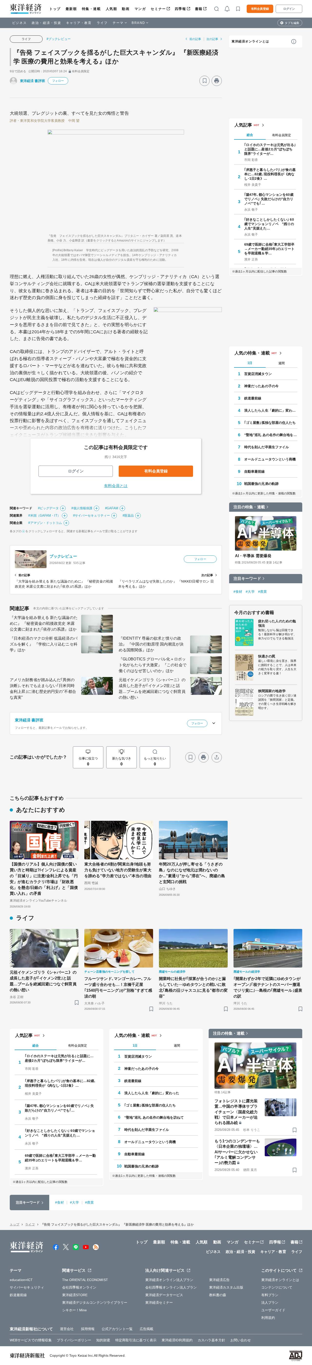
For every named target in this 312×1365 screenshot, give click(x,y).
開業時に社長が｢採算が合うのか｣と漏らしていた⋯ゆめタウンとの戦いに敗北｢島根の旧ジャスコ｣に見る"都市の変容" (193, 987)
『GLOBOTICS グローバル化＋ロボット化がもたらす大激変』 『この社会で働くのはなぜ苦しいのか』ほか (152, 665)
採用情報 (88, 1329)
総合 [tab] (250, 135)
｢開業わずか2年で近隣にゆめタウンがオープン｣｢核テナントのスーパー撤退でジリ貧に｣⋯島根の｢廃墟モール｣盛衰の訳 (268, 987)
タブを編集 (292, 23)
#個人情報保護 (81, 508)
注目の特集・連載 (249, 507)
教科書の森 (217, 1295)
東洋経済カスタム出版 (226, 1287)
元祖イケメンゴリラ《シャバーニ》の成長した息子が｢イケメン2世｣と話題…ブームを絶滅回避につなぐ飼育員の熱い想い (152, 688)
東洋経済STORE (75, 1295)
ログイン (289, 8)
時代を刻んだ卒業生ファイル (266, 447)
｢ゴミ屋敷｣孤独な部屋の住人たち (270, 423)
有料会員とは (116, 486)
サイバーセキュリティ (27, 1287)
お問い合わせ (240, 1340)
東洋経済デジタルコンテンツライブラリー (94, 1302)
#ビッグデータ (48, 508)
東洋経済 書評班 (32, 81)
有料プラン (270, 1295)
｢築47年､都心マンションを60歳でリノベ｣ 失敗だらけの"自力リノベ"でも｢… (268, 199)
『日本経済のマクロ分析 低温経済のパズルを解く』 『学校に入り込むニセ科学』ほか (44, 644)
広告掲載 (146, 1329)
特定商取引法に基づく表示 (135, 1340)
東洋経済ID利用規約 (177, 1340)
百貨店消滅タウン (258, 374)
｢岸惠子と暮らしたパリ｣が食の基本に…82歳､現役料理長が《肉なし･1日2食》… (270, 174)
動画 (125, 9)
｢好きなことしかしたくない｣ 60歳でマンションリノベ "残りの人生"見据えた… (269, 224)
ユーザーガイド (273, 1310)
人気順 (111, 9)
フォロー (58, 81)
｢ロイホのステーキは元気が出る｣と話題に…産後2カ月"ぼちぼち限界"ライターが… (270, 149)
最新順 (71, 9)
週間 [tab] (281, 363)
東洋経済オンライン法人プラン (169, 1280)
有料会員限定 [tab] (281, 135)
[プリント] (217, 81)
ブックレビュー (63, 556)
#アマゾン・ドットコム (45, 523)
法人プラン (270, 1302)
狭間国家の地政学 (272, 691)
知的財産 (103, 1340)
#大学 (250, 592)
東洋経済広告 (219, 1280)
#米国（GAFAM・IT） (44, 515)
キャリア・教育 (79, 23)
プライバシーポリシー (74, 1340)
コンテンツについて (276, 1287)
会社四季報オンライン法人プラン (171, 1287)
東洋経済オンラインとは (250, 41)
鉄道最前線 (253, 398)
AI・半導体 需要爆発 (253, 556)
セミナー (158, 9)
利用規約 (268, 1318)
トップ (55, 9)
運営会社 (67, 1329)
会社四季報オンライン (79, 1287)
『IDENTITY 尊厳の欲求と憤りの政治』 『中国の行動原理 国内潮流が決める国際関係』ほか (151, 644)
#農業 (262, 592)
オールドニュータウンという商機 (270, 459)
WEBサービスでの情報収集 (31, 1340)
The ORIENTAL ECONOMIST (85, 1280)
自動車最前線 (254, 471)
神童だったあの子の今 (261, 386)
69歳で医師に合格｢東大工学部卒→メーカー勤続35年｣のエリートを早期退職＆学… (269, 248)
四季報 (180, 9)
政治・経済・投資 (46, 23)
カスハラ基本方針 (211, 1340)
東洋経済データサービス (164, 1295)
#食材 (238, 592)
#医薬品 (128, 515)
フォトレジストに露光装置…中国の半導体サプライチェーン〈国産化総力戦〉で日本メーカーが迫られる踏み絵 (236, 1112)
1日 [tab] (249, 363)
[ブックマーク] (204, 81)
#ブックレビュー (59, 39)
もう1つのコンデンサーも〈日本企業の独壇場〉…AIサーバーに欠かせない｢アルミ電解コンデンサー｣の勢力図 (237, 1152)
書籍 (199, 9)
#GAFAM (111, 508)
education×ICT (21, 1280)
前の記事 (195, 39)
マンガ (140, 9)
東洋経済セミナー (159, 1302)
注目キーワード (247, 578)
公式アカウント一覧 (117, 1329)
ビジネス (19, 23)
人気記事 (243, 125)
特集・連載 (91, 9)
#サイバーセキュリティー (91, 515)
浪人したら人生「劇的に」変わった (270, 410)
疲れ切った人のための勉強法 (277, 623)
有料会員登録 (260, 8)
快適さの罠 (266, 656)
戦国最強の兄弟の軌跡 (261, 484)
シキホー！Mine (74, 1310)
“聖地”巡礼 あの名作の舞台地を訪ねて (270, 435)
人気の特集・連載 (252, 353)
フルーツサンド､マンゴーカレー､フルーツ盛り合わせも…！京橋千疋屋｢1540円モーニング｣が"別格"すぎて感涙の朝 (118, 987)
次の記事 (212, 39)
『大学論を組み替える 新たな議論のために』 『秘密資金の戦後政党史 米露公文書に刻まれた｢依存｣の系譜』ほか (44, 623)
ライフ (102, 23)
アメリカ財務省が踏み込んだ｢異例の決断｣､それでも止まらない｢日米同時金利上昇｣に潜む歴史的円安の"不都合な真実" (43, 688)
